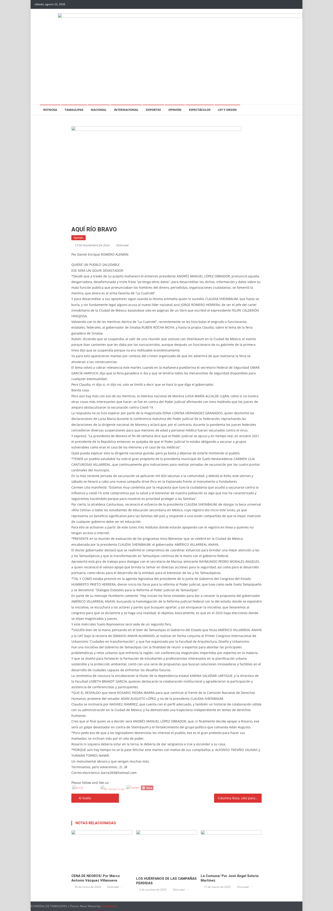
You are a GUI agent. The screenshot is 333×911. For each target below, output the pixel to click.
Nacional (98, 110)
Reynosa (50, 110)
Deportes (153, 110)
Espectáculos (199, 110)
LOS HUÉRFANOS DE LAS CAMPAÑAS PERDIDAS (166, 881)
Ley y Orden (227, 110)
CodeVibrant (109, 906)
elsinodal (122, 245)
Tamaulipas (74, 110)
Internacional (126, 110)
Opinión (174, 110)
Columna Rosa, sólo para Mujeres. (240, 798)
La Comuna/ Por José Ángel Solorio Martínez (230, 878)
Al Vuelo (85, 798)
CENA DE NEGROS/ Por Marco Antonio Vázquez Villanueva (95, 878)
